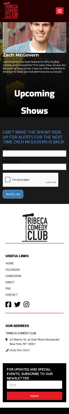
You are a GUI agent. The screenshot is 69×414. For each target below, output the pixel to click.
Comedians (13, 276)
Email (6, 147)
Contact (12, 294)
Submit (34, 395)
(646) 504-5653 (20, 350)
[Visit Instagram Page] (26, 304)
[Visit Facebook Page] (8, 304)
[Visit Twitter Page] (17, 304)
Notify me (13, 194)
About (10, 282)
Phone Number (11, 161)
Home (10, 263)
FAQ (8, 288)
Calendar (13, 269)
